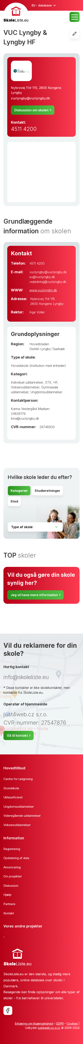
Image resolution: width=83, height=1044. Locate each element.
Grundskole (11, 788)
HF (55, 382)
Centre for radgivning (18, 779)
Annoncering (12, 867)
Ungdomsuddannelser (46, 392)
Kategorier (19, 491)
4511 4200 (24, 129)
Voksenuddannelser (25, 387)
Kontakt (8, 913)
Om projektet (12, 876)
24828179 (18, 414)
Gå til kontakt (17, 735)
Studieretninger (47, 491)
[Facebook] (7, 1010)
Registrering (11, 849)
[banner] (16, 13)
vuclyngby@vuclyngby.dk (30, 98)
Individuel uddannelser (27, 382)
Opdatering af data (16, 858)
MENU (75, 17)
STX (48, 382)
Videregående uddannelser (22, 816)
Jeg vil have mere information (34, 595)
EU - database (42, 5)
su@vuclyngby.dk (42, 277)
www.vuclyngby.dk (43, 290)
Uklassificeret (13, 797)
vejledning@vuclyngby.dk (47, 282)
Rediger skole (79, 34)
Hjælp (7, 895)
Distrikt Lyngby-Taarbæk (47, 349)
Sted (14, 501)
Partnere (9, 904)
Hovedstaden (39, 344)
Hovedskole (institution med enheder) (38, 366)
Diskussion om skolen (31, 110)
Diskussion (10, 886)
